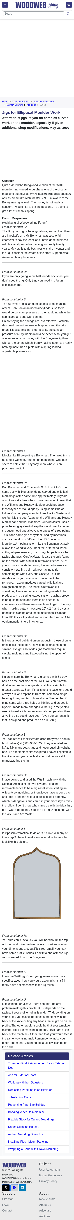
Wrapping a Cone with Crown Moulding (33, 1149)
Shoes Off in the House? (23, 1126)
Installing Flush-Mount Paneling (28, 1141)
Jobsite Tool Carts (19, 1097)
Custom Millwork (14, 105)
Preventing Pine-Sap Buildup (26, 1104)
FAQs (5, 1204)
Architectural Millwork (43, 101)
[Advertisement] (37, 59)
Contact (7, 1210)
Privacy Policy (48, 1181)
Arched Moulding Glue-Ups (25, 1134)
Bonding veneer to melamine (26, 1112)
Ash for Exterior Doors (22, 1075)
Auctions (44, 1216)
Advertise (45, 1210)
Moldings (31, 105)
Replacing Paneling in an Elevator (30, 1089)
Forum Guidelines (50, 1175)
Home (5, 101)
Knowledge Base (20, 101)
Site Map (7, 1199)
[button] (6, 1187)
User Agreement (49, 1169)
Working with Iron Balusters (25, 1082)
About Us (45, 1204)
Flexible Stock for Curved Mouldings (31, 1119)
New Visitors (47, 1199)
